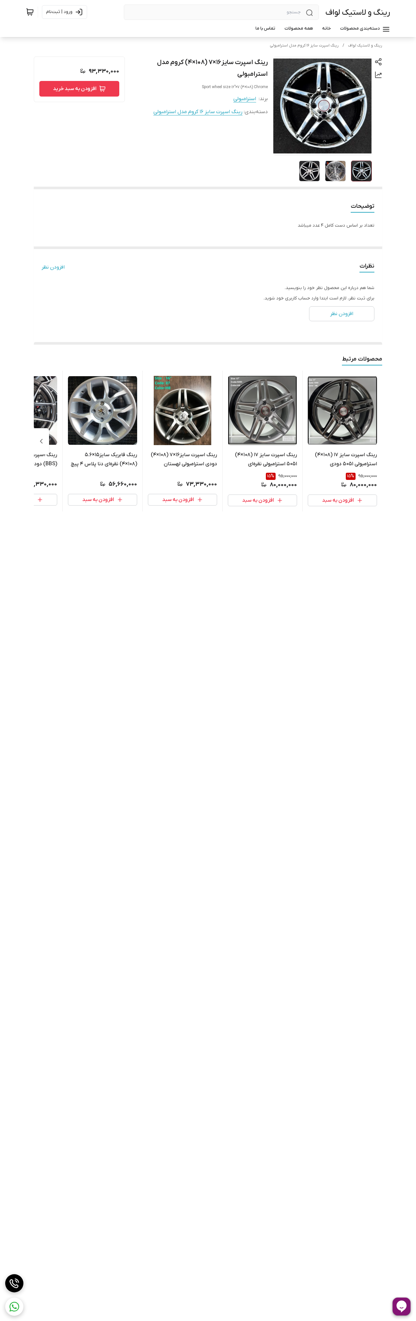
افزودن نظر (53, 267)
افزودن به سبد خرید (75, 89)
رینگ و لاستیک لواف (357, 12)
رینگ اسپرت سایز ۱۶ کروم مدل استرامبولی (304, 45)
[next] (41, 441)
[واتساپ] (14, 1307)
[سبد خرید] (30, 12)
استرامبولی (244, 99)
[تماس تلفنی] (14, 1283)
